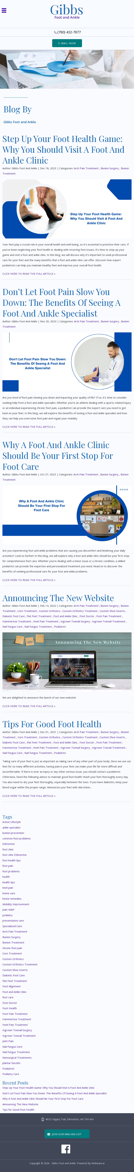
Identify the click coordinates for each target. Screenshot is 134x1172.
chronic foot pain (12, 948)
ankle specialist (11, 827)
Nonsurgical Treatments (17, 1057)
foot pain (7, 865)
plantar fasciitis (11, 1063)
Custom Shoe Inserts (112, 611)
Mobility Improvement (15, 904)
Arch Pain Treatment (86, 168)
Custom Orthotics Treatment (80, 611)
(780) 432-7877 (69, 32)
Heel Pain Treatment (45, 621)
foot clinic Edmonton (14, 854)
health (6, 876)
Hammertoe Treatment (16, 621)
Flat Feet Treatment (39, 616)
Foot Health (9, 1008)
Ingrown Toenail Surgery (75, 621)
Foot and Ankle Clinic (65, 616)
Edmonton (8, 844)
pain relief (8, 909)
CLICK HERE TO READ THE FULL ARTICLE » (28, 273)
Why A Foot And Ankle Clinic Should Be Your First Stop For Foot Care (57, 455)
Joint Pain (7, 1041)
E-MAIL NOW (67, 43)
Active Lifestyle (11, 822)
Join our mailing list (66, 1134)
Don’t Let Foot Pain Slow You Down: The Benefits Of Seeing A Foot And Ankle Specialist (61, 302)
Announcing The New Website (58, 597)
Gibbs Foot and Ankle (64, 1163)
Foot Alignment (11, 986)
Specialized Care (12, 926)
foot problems (11, 871)
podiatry (7, 915)
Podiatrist (60, 626)
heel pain (7, 887)
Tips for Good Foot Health (51, 723)
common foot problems (16, 838)
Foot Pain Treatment (108, 616)
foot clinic (8, 849)
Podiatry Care (10, 1074)
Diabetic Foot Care (13, 616)
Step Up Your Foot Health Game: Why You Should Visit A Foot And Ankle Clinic (63, 149)
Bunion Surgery (110, 168)
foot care (7, 997)
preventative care (13, 920)
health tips (8, 882)
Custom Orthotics (49, 611)
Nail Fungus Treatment (38, 626)
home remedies (11, 898)
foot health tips (11, 860)
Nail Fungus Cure (12, 626)
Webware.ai (98, 1163)
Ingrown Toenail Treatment (108, 621)
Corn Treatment (27, 611)
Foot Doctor (87, 616)
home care (8, 893)
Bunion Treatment (13, 942)
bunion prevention (13, 833)
